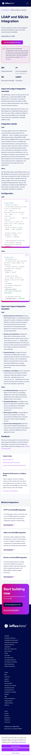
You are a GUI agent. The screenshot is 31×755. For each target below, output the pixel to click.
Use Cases (7, 655)
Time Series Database (10, 660)
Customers (7, 677)
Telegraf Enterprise (9, 644)
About (6, 711)
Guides (6, 672)
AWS (5, 696)
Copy (27, 201)
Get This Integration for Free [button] (12, 42)
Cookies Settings (15, 753)
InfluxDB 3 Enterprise (9, 638)
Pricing (6, 653)
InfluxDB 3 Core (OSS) (10, 692)
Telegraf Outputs (8, 703)
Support (6, 679)
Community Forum (9, 690)
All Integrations (5, 10)
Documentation (8, 683)
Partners (6, 715)
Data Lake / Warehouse (10, 649)
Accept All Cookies (15, 746)
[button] (27, 3)
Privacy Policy (22, 742)
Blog (5, 675)
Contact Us (7, 720)
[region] (15, 745)
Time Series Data (8, 657)
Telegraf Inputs (8, 701)
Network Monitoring (9, 666)
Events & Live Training (10, 685)
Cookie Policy (14, 742)
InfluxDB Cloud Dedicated (11, 642)
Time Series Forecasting (10, 662)
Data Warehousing (9, 664)
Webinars (6, 681)
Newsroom (7, 718)
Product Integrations (9, 698)
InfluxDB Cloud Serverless (11, 640)
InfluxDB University (9, 688)
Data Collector (8, 651)
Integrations (7, 647)
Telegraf (6, 694)
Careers (6, 713)
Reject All (15, 749)
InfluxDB (6, 636)
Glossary (6, 705)
